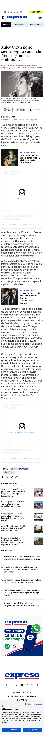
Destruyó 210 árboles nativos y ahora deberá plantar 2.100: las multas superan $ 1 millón (12, 541)
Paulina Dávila (8, 117)
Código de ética (22, 692)
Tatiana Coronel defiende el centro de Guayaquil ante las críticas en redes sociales (22, 604)
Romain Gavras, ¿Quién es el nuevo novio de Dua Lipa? (30, 295)
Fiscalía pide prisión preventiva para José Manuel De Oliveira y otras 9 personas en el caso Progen (21, 569)
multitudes (23, 469)
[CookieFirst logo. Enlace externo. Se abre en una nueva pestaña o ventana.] (3, 706)
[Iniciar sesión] (40, 17)
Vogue (14, 469)
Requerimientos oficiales (22, 696)
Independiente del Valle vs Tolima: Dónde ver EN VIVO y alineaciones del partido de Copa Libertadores (22, 592)
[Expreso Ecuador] (22, 678)
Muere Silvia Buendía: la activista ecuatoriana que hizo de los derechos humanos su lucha (22, 557)
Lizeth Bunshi (19, 24)
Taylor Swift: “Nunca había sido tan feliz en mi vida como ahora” (30, 157)
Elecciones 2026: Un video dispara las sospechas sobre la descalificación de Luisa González (13, 516)
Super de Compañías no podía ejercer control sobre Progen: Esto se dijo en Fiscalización (13, 492)
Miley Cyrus (9, 472)
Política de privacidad (33, 704)
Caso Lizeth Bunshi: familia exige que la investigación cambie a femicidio (13, 528)
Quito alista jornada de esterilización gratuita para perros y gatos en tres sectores (22, 581)
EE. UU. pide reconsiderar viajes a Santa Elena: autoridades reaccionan (12, 503)
